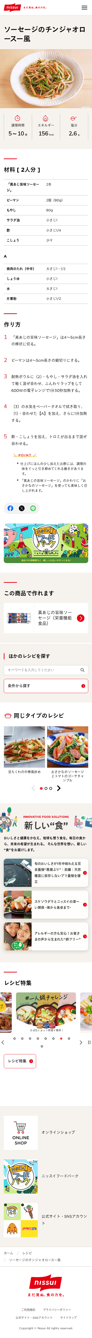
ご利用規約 (28, 1310)
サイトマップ (68, 1317)
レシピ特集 (17, 1061)
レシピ (27, 1253)
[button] (41, 788)
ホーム (8, 1253)
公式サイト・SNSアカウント (34, 1317)
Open (84, 7)
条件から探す (19, 686)
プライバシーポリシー (57, 1310)
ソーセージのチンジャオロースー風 (35, 1260)
